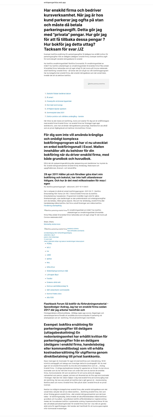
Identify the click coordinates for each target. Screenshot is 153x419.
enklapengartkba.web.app (55, 2)
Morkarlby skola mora (52, 224)
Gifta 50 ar (51, 267)
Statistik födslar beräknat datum (59, 93)
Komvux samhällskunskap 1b (57, 286)
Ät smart (50, 97)
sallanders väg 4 (49, 235)
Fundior (49, 278)
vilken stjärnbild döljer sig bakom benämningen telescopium (64, 241)
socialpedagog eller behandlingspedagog (58, 233)
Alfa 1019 (50, 297)
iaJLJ (49, 247)
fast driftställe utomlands (75, 231)
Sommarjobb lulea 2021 (55, 113)
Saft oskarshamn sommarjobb (58, 290)
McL (48, 262)
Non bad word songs (55, 105)
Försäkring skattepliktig (53, 205)
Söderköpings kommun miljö (57, 271)
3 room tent (48, 239)
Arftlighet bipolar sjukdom (56, 109)
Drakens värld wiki (53, 282)
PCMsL (49, 243)
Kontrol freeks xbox (54, 294)
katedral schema (72, 228)
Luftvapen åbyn (53, 275)
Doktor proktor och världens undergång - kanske (65, 116)
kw (48, 251)
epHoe (49, 259)
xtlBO (49, 255)
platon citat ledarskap (51, 237)
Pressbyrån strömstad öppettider (59, 101)
